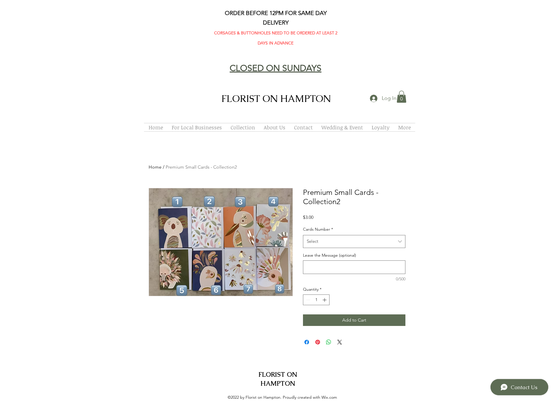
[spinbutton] (316, 300)
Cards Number (318, 229)
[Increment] (325, 300)
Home (155, 167)
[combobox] (354, 241)
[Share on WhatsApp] (328, 342)
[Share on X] (339, 342)
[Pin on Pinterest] (317, 342)
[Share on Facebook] (306, 342)
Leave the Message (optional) (329, 255)
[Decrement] (307, 300)
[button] (401, 97)
